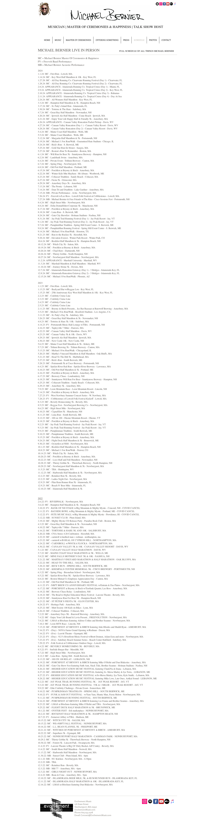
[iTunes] (174, 3)
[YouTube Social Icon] (167, 3)
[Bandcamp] (171, 3)
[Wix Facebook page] (164, 3)
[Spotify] (157, 3)
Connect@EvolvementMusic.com (96, 815)
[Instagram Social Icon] (160, 3)
